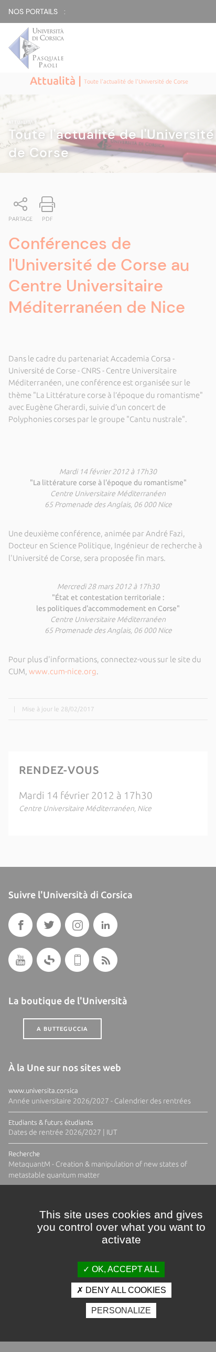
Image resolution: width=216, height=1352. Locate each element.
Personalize (121, 1310)
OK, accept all (124, 1269)
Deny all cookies (124, 1290)
